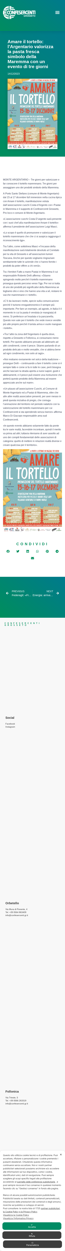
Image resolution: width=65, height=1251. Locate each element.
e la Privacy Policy (28, 1211)
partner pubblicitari (50, 1208)
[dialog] (32, 1201)
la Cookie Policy (11, 1211)
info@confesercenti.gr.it (16, 1103)
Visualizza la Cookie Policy (16, 1215)
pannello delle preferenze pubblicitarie (36, 1181)
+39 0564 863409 (17, 912)
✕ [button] (61, 1154)
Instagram (10, 727)
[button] (57, 12)
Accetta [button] (32, 1227)
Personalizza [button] (32, 1245)
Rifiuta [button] (32, 1236)
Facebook (10, 724)
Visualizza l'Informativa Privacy (18, 1218)
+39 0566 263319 (17, 1100)
